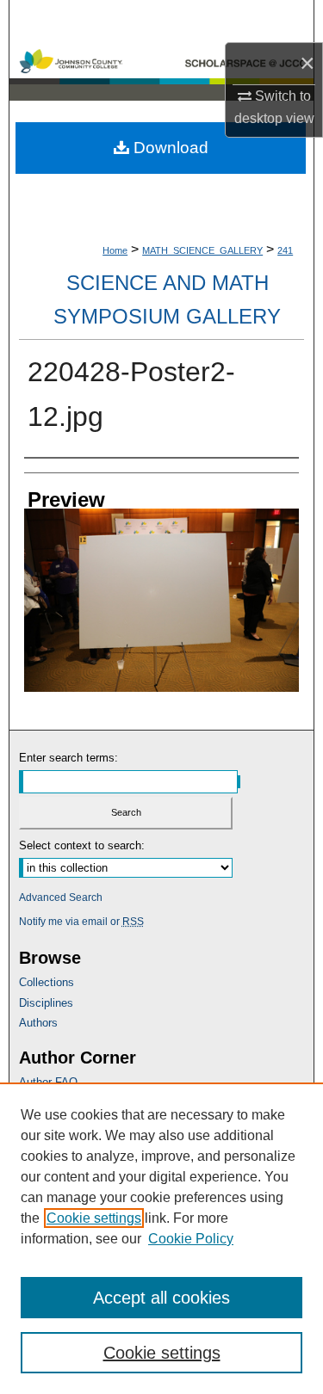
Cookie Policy (190, 1238)
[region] (161, 1238)
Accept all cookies (161, 1297)
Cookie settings (94, 1218)
